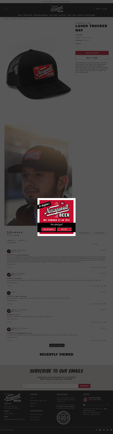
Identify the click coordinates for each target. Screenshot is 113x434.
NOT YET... (64, 229)
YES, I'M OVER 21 (48, 229)
